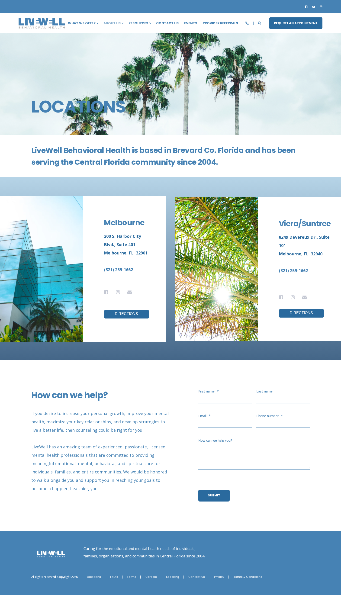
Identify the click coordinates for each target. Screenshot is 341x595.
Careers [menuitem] (151, 577)
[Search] (260, 22)
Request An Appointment (296, 23)
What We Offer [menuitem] (82, 23)
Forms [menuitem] (131, 577)
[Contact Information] (247, 22)
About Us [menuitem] (112, 23)
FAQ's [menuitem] (114, 577)
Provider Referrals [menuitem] (220, 23)
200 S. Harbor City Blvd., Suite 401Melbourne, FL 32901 (126, 244)
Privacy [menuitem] (219, 577)
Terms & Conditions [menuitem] (247, 577)
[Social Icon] (307, 6)
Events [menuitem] (190, 23)
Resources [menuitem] (138, 23)
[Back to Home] (42, 25)
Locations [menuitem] (94, 577)
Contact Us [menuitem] (167, 23)
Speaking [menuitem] (172, 577)
